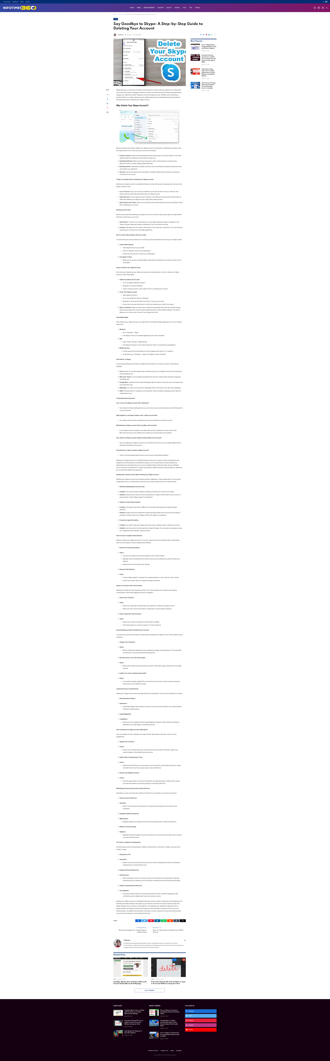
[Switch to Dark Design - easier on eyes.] (323, 1)
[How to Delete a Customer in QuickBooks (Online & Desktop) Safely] (154, 1012)
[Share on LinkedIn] (209, 34)
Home (132, 7)
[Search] (326, 8)
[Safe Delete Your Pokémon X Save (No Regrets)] (118, 1033)
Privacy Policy (7, 1)
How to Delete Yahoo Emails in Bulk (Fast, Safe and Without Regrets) (209, 46)
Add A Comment (150, 990)
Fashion (161, 7)
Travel (197, 7)
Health (169, 7)
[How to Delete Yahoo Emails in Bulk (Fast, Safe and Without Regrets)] (195, 47)
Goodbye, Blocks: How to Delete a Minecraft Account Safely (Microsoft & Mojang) (130, 982)
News (139, 7)
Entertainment (149, 7)
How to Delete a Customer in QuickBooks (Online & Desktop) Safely (169, 1012)
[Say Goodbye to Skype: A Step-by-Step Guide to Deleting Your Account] (149, 62)
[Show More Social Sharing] (215, 34)
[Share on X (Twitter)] (203, 34)
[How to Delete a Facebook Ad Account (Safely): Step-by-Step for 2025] (154, 1035)
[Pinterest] (107, 107)
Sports (177, 7)
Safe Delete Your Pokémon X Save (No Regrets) (133, 1032)
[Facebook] (107, 94)
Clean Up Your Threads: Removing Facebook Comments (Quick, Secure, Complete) (209, 85)
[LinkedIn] (107, 103)
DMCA (21, 1)
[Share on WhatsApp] (212, 34)
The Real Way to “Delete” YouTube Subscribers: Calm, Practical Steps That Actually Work (169, 1023)
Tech (184, 7)
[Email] (107, 112)
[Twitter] (107, 99)
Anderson (121, 34)
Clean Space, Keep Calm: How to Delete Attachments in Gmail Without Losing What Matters (208, 72)
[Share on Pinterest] (206, 34)
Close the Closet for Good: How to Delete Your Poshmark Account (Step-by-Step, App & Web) (209, 59)
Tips (190, 7)
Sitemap (28, 1)
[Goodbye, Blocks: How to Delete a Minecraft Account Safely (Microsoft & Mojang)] (130, 967)
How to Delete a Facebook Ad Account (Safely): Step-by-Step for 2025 (169, 1034)
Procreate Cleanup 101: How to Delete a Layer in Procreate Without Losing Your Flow (168, 982)
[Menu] (326, 1)
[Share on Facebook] (201, 34)
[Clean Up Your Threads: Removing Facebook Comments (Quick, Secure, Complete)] (195, 85)
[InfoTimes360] (20, 7)
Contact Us (15, 1)
